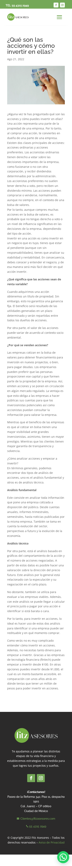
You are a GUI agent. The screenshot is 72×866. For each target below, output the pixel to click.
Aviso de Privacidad (52, 842)
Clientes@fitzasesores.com (37, 818)
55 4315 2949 (20, 5)
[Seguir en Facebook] (56, 5)
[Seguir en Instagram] (62, 5)
